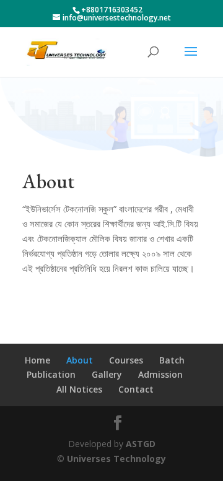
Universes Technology (116, 458)
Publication (51, 374)
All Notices (79, 389)
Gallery (107, 374)
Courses (126, 360)
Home (37, 360)
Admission (160, 374)
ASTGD (140, 444)
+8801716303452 (111, 9)
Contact (136, 389)
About (79, 360)
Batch (172, 360)
